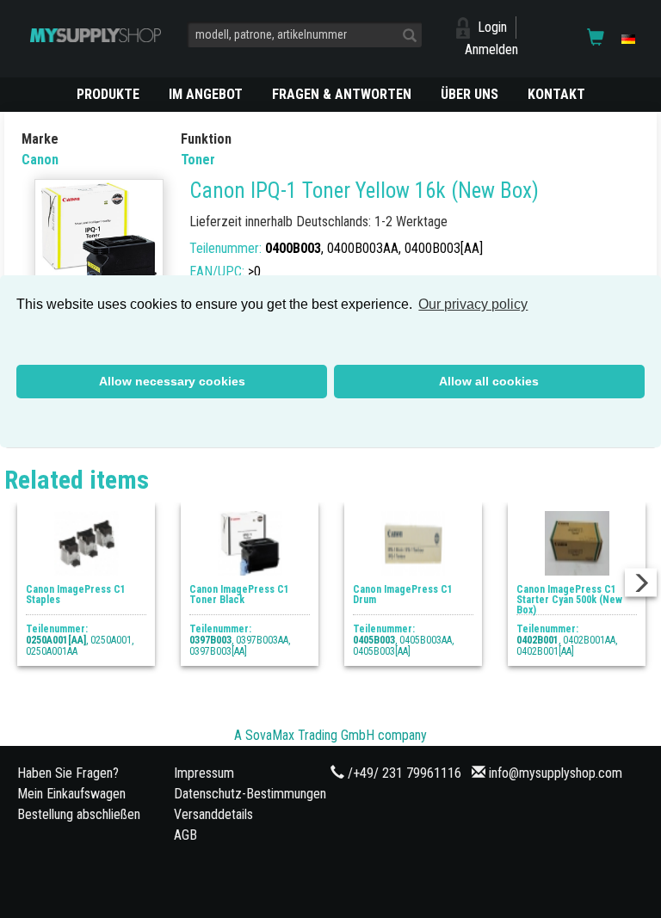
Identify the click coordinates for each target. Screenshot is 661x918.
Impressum (204, 773)
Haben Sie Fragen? (68, 773)
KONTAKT (556, 94)
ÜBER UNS (469, 94)
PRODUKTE (108, 94)
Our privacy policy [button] (473, 304)
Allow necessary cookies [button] (172, 381)
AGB (185, 835)
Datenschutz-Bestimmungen (250, 794)
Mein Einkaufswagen (71, 794)
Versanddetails (213, 814)
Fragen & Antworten (341, 94)
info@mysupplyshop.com (555, 773)
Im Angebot (206, 94)
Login (492, 27)
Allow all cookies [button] (489, 381)
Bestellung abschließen (78, 814)
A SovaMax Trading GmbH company (330, 735)
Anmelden (491, 49)
